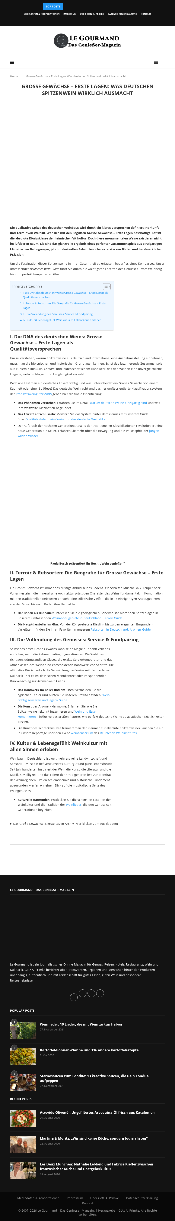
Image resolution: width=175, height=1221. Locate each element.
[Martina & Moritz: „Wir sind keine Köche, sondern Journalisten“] (23, 1144)
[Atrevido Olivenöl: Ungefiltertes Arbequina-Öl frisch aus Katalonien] (23, 1118)
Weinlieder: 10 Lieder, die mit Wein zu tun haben (81, 1024)
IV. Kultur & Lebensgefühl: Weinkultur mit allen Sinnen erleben (62, 320)
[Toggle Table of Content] (104, 286)
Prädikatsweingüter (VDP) (34, 394)
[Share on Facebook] (85, 850)
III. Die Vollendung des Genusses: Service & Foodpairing (58, 314)
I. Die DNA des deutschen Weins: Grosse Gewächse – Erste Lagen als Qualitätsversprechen (65, 295)
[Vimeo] (100, 20)
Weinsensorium (82, 733)
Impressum (69, 13)
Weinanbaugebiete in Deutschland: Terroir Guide (87, 618)
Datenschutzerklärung (122, 13)
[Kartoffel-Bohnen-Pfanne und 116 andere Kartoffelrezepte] (23, 1056)
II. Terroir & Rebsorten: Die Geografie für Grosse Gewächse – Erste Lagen (64, 306)
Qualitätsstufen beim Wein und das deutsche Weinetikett (66, 419)
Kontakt (146, 13)
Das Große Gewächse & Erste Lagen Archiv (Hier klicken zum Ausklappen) (65, 824)
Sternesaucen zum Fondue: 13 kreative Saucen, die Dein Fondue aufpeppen (94, 1078)
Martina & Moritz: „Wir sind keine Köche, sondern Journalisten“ (94, 1138)
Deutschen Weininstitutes (118, 733)
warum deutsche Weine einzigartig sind (118, 403)
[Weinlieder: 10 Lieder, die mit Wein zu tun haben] (23, 1030)
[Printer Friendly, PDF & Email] (30, 834)
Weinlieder (74, 805)
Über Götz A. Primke (92, 13)
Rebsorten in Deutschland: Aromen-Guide (121, 629)
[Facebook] (71, 20)
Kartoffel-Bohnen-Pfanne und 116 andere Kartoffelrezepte (89, 1050)
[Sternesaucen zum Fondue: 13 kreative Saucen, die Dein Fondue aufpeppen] (23, 1082)
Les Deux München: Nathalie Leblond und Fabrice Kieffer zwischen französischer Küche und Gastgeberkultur (96, 1166)
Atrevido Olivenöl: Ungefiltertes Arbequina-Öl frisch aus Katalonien (97, 1112)
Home (14, 76)
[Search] (163, 62)
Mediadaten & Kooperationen (42, 13)
